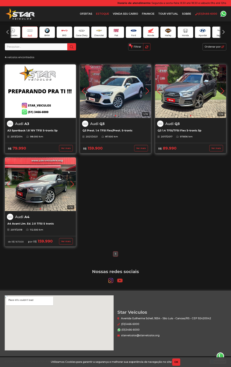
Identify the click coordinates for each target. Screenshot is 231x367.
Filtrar (135, 46)
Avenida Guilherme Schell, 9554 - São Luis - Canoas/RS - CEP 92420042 (165, 318)
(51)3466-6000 (129, 324)
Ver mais (66, 148)
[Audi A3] (40, 91)
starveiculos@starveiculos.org (140, 335)
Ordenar (213, 46)
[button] (7, 32)
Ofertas (86, 13)
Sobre (186, 13)
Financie (148, 13)
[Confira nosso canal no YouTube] (120, 279)
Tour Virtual (168, 13)
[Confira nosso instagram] (111, 279)
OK (176, 362)
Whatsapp (223, 14)
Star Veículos (20, 14)
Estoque (102, 13)
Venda (125, 13)
